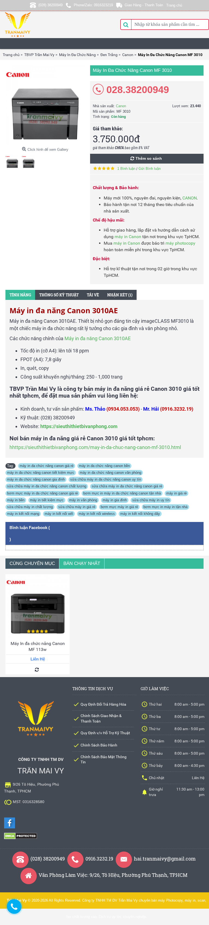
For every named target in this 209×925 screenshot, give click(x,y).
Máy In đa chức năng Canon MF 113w (38, 646)
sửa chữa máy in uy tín (151, 500)
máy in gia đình (115, 500)
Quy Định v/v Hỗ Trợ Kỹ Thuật (105, 733)
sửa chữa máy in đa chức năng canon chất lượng (46, 486)
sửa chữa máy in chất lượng (30, 507)
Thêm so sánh (149, 158)
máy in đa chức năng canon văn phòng (110, 473)
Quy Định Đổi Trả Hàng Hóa (103, 704)
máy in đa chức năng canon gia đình (36, 479)
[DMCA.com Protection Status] (20, 838)
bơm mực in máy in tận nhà (165, 507)
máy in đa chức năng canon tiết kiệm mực (40, 473)
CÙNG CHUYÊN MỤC (32, 563)
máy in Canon (128, 236)
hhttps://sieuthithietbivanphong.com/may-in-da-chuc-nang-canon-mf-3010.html (95, 447)
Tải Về (93, 294)
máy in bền (15, 500)
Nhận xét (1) (120, 294)
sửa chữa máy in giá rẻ (76, 507)
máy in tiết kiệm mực (47, 500)
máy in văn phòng (83, 500)
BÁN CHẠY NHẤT (81, 563)
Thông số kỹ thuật (59, 294)
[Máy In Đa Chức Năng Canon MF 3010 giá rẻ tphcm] (45, 105)
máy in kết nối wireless (97, 514)
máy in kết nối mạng (23, 514)
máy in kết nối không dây (140, 514)
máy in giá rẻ (176, 493)
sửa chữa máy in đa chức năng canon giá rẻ (127, 486)
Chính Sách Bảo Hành (99, 745)
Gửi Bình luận (150, 169)
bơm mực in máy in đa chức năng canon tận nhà (122, 493)
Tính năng (20, 294)
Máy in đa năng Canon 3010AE (97, 338)
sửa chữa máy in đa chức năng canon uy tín (105, 479)
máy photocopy (180, 243)
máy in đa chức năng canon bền (104, 466)
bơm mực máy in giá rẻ (119, 507)
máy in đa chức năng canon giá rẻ (46, 466)
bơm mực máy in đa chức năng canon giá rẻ (42, 493)
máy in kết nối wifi (59, 514)
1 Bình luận (126, 169)
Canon (121, 106)
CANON (189, 198)
